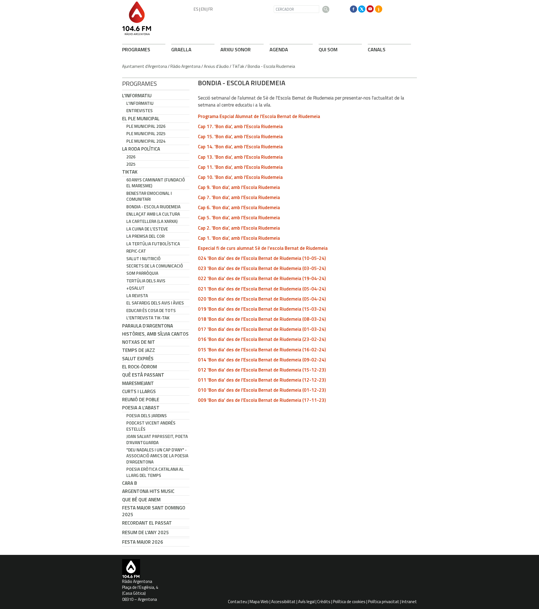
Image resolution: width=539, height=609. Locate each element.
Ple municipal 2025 (145, 133)
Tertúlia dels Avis (145, 281)
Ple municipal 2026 (145, 126)
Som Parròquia (142, 273)
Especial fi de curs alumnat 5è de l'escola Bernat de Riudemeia (263, 248)
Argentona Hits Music (148, 491)
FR (210, 9)
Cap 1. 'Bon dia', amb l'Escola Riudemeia (239, 238)
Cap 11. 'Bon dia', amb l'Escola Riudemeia (240, 167)
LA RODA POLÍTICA (141, 149)
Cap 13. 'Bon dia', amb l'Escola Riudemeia (240, 157)
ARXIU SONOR (235, 49)
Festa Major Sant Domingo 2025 (153, 511)
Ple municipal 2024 (145, 141)
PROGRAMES (136, 49)
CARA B (129, 483)
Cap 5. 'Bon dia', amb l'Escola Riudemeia (239, 217)
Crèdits (323, 601)
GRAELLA (181, 49)
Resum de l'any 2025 (145, 532)
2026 (130, 157)
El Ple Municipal (140, 118)
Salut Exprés (138, 358)
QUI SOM (328, 49)
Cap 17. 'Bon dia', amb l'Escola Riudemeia (240, 126)
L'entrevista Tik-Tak (148, 318)
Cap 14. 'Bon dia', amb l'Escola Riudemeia (240, 146)
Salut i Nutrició (143, 258)
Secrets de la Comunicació (154, 266)
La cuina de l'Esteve (147, 229)
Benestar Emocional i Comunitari (149, 196)
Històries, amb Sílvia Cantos (155, 334)
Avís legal (306, 601)
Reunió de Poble (140, 399)
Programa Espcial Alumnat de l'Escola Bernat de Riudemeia (259, 116)
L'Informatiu (137, 95)
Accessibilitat (283, 601)
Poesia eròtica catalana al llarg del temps (155, 472)
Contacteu (237, 601)
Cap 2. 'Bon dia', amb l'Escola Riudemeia (239, 228)
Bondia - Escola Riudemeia (271, 66)
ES (196, 9)
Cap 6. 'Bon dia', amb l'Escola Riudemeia (239, 207)
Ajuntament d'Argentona (144, 66)
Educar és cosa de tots (151, 310)
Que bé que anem (141, 499)
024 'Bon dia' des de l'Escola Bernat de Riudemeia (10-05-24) (262, 258)
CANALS (376, 49)
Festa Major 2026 (142, 542)
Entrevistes (139, 110)
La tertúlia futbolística (153, 244)
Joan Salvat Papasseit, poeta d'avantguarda (157, 439)
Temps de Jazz (138, 350)
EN (203, 9)
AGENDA (279, 49)
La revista (137, 295)
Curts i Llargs (139, 391)
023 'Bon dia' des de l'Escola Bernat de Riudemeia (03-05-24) (262, 268)
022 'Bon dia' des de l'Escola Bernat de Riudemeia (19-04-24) (262, 278)
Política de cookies (349, 601)
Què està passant (143, 375)
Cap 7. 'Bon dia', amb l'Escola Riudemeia (239, 197)
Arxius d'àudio (216, 66)
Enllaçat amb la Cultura (153, 214)
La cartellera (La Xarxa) (151, 221)
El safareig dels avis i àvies (155, 303)
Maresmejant (138, 383)
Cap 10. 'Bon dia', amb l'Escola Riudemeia (240, 177)
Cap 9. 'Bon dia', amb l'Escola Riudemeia (239, 187)
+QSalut (135, 288)
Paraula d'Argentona (147, 325)
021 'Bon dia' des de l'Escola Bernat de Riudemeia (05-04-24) (262, 288)
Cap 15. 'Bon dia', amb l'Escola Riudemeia (240, 136)
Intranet (409, 601)
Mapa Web (259, 601)
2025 (130, 164)
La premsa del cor (145, 236)
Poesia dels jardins (146, 415)
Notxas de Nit (138, 342)
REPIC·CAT (136, 251)
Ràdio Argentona (185, 66)
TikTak (238, 66)
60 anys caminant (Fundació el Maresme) (155, 183)
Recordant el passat (147, 523)
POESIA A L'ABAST (140, 407)
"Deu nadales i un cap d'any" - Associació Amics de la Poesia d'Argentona (157, 456)
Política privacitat (383, 601)
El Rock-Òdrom (139, 366)
